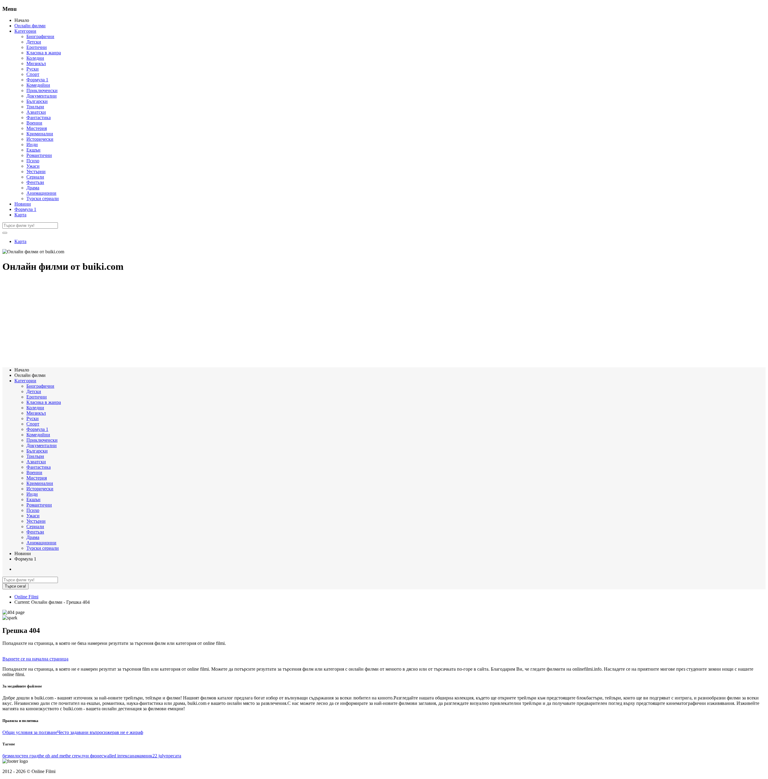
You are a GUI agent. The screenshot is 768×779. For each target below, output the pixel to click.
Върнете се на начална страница (35, 658)
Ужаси (33, 166)
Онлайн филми (30, 25)
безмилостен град (20, 755)
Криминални (39, 133)
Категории (25, 31)
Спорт (32, 74)
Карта (20, 214)
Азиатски (36, 112)
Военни (34, 122)
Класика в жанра (43, 52)
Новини (22, 203)
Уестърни (36, 171)
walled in (112, 755)
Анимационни (41, 193)
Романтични (39, 155)
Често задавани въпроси (82, 732)
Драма (32, 187)
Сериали (35, 176)
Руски (32, 68)
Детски (33, 41)
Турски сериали (42, 198)
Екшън (33, 149)
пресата (173, 755)
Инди (32, 144)
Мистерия (36, 128)
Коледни (35, 58)
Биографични (40, 36)
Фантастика (38, 117)
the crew (73, 755)
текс (125, 755)
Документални (41, 95)
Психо (32, 160)
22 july (159, 755)
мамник (144, 755)
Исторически (39, 139)
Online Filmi (26, 596)
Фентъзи (35, 182)
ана (133, 755)
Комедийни (38, 85)
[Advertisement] (182, 320)
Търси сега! (15, 586)
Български (37, 101)
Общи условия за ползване (29, 732)
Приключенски (42, 90)
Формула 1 (37, 79)
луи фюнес (92, 755)
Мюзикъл (36, 63)
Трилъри (35, 106)
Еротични (36, 47)
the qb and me (51, 755)
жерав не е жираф (125, 732)
